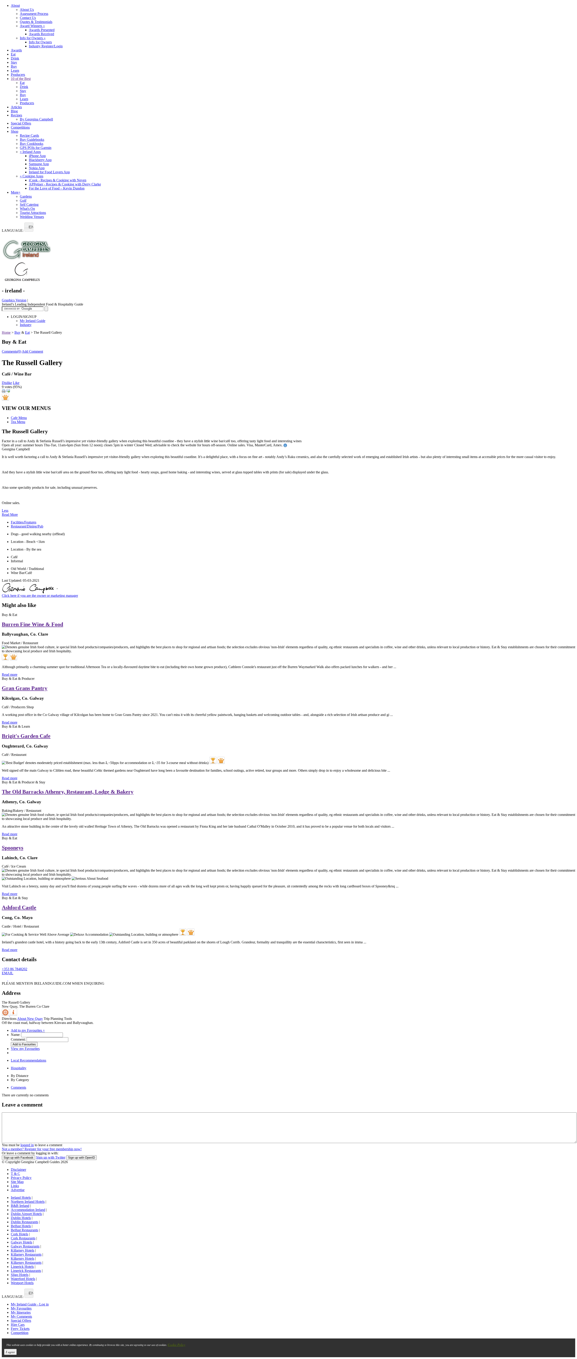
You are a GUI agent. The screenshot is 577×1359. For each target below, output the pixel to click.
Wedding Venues (32, 217)
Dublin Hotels (21, 1218)
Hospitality (18, 1068)
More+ (16, 192)
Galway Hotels (21, 1242)
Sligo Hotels (19, 1275)
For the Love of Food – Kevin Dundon (57, 188)
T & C (15, 1174)
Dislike (7, 383)
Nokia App (37, 168)
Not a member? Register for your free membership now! (42, 1149)
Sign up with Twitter (50, 1157)
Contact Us (28, 18)
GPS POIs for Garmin (35, 148)
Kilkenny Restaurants (26, 1262)
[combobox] (28, 227)
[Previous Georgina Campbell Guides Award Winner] (5, 656)
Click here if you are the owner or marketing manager (40, 595)
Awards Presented (42, 30)
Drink (15, 58)
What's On (27, 209)
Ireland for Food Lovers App (49, 172)
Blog (14, 111)
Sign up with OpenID (81, 1157)
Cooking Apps (31, 176)
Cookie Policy (176, 1345)
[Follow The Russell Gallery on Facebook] (5, 979)
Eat (13, 54)
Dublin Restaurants (24, 1222)
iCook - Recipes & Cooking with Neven (57, 180)
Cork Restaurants (23, 1238)
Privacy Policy (21, 1178)
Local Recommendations (28, 1060)
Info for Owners (33, 38)
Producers (18, 74)
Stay (14, 62)
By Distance (19, 1076)
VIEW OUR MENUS (26, 408)
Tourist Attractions (33, 213)
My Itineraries (21, 1312)
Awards (16, 50)
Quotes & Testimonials (36, 22)
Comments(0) (11, 351)
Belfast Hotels (21, 1226)
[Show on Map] (6, 1014)
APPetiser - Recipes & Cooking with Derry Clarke (65, 184)
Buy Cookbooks (31, 144)
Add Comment (32, 351)
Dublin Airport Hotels (26, 1214)
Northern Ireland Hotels (28, 1202)
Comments (18, 1087)
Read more (9, 674)
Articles (16, 107)
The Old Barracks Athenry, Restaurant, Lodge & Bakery (67, 792)
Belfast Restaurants (24, 1230)
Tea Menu (18, 422)
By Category (20, 1080)
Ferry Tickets (20, 1329)
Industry (26, 325)
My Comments (21, 1316)
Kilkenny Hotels (22, 1258)
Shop (14, 131)
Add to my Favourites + (28, 1030)
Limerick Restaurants (26, 1271)
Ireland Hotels (21, 1197)
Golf (23, 200)
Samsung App (39, 164)
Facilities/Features (23, 522)
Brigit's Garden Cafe (26, 736)
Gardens (26, 196)
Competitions (20, 127)
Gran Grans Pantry (24, 688)
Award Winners (32, 26)
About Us (27, 10)
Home (6, 332)
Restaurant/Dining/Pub (27, 526)
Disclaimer (18, 1169)
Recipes (16, 115)
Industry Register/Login (46, 46)
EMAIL (7, 973)
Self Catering (29, 204)
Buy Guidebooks (32, 139)
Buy (14, 66)
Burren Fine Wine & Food (32, 624)
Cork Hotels (19, 1234)
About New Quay (30, 1019)
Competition (19, 1333)
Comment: (18, 1039)
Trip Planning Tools (58, 1019)
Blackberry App (40, 160)
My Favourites (21, 1308)
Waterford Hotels (23, 1279)
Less (5, 510)
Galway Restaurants (25, 1246)
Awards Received (41, 34)
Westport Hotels (22, 1283)
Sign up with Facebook (18, 1157)
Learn (15, 70)
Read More (10, 514)
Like (16, 383)
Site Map (17, 1182)
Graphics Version (14, 300)
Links (15, 1186)
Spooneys (12, 848)
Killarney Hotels (22, 1250)
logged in (27, 1145)
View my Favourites (25, 1049)
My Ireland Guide (32, 321)
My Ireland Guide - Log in (30, 1304)
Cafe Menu (19, 418)
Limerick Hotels (22, 1267)
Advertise (18, 1190)
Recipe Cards (29, 135)
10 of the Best (21, 79)
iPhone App (37, 156)
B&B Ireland (20, 1206)
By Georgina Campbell (36, 119)
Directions (9, 1019)
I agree (10, 1352)
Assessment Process (34, 14)
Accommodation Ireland (28, 1210)
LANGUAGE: (12, 230)
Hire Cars (18, 1325)
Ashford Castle (19, 907)
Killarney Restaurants (26, 1254)
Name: (15, 1035)
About (15, 5)
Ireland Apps (30, 152)
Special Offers (21, 123)
